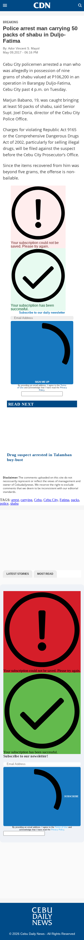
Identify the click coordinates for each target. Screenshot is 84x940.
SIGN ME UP (42, 381)
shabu (14, 503)
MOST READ (45, 573)
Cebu (38, 500)
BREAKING (10, 22)
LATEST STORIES (17, 573)
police (4, 503)
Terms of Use (61, 827)
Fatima (64, 500)
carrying (26, 500)
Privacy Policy (57, 830)
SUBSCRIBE (71, 796)
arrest (15, 500)
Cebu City (50, 500)
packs (75, 500)
